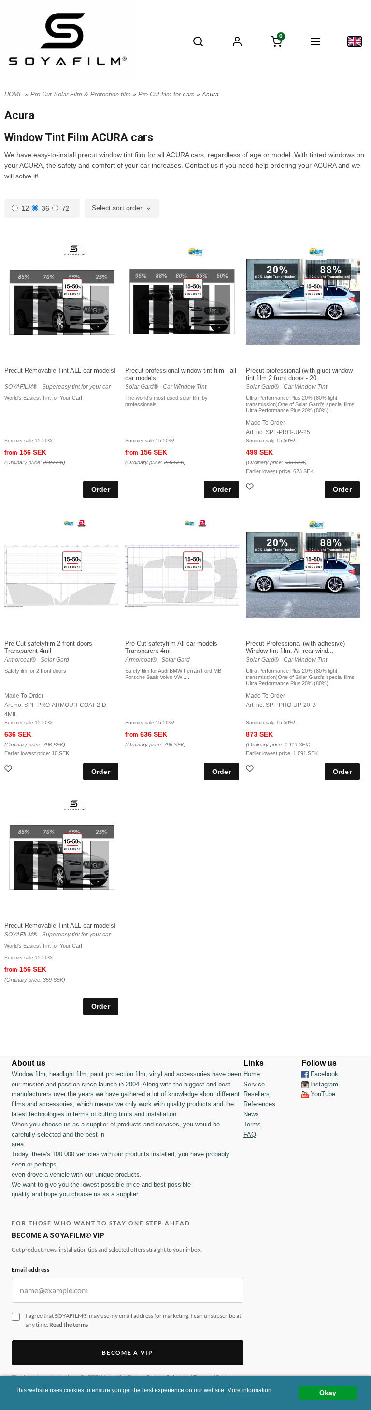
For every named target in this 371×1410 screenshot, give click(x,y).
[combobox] (122, 208)
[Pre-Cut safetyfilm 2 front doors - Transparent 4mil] (72, 561)
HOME (13, 94)
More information (249, 1390)
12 (25, 208)
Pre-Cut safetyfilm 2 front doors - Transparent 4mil (50, 647)
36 (45, 208)
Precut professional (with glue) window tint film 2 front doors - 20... (299, 374)
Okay (327, 1392)
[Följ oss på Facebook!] (305, 1074)
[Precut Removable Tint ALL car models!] (72, 288)
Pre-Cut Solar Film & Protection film (81, 94)
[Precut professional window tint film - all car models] (193, 288)
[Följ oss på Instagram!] (305, 1084)
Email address (30, 1269)
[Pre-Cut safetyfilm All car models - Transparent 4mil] (193, 561)
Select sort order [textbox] (117, 208)
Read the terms (68, 1324)
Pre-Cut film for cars (167, 94)
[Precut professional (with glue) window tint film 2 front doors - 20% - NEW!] (314, 288)
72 (66, 208)
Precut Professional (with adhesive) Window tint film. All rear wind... (295, 647)
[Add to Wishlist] (251, 488)
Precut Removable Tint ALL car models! (60, 370)
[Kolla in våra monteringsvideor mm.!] (305, 1094)
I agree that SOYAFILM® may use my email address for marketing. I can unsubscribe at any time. (133, 1320)
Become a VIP (127, 1352)
